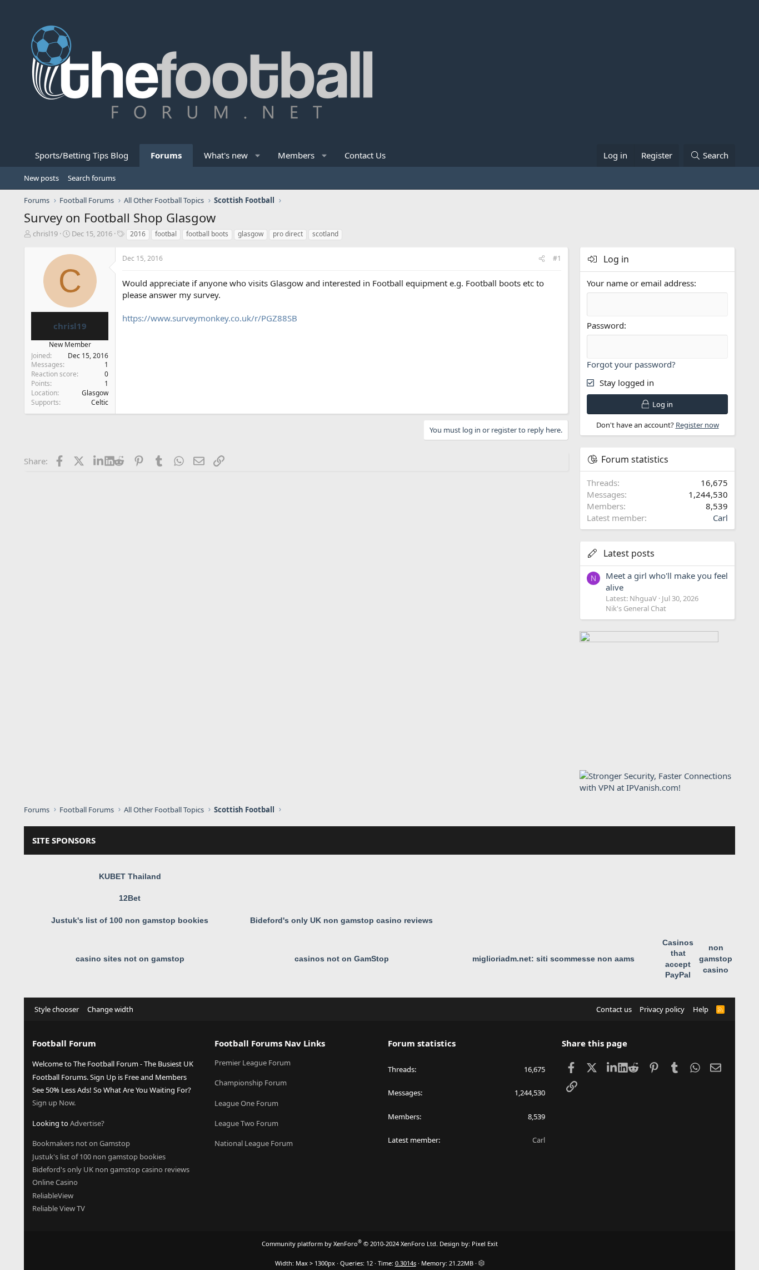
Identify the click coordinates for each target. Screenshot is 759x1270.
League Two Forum (246, 1123)
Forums (166, 155)
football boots (207, 234)
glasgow (250, 234)
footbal (166, 234)
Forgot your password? (631, 364)
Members (296, 155)
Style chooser (56, 1009)
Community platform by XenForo (350, 1243)
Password (605, 325)
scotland (325, 234)
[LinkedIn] (99, 461)
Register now (697, 425)
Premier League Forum (252, 1063)
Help (700, 1009)
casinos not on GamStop (341, 958)
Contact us (614, 1009)
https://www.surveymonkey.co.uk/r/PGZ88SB (209, 318)
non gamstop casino (715, 958)
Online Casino (55, 1182)
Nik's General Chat (636, 608)
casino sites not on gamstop (130, 958)
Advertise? (87, 1123)
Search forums (92, 178)
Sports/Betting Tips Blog (81, 155)
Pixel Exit (485, 1243)
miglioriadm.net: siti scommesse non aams (553, 958)
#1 (557, 258)
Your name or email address (640, 283)
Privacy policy (662, 1009)
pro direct (288, 234)
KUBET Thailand (130, 876)
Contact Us (365, 155)
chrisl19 (45, 234)
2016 (138, 234)
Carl (720, 517)
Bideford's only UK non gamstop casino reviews (341, 920)
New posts (41, 178)
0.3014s (405, 1263)
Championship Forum (250, 1083)
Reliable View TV (58, 1208)
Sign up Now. (54, 1103)
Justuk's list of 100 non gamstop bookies (129, 920)
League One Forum (246, 1103)
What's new (226, 155)
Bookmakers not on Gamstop (81, 1143)
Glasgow (95, 393)
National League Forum (253, 1143)
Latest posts (629, 553)
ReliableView (52, 1195)
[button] (258, 155)
